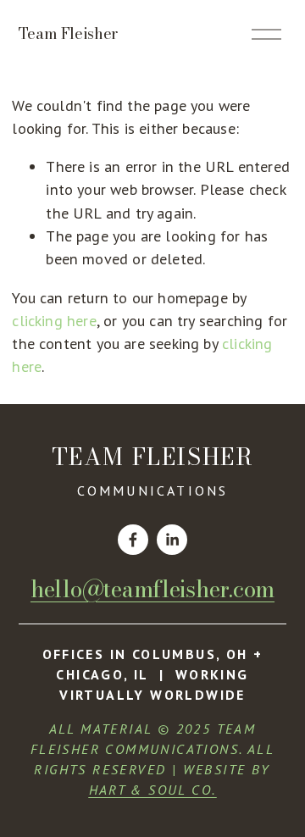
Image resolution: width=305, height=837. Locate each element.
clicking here (54, 320)
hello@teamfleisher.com (152, 589)
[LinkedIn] (172, 539)
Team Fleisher (68, 33)
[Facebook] (133, 539)
